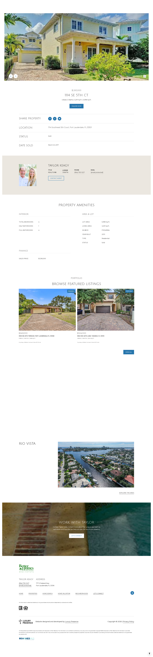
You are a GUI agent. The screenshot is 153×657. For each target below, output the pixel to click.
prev (11, 76)
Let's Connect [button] (76, 536)
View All (128, 352)
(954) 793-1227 (79, 172)
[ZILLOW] (132, 593)
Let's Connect (98, 593)
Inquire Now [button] (76, 106)
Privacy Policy (128, 622)
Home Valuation (64, 593)
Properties (33, 593)
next (16, 76)
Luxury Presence (71, 622)
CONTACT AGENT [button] (56, 178)
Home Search (47, 593)
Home (21, 593)
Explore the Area (126, 493)
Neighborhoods (81, 593)
